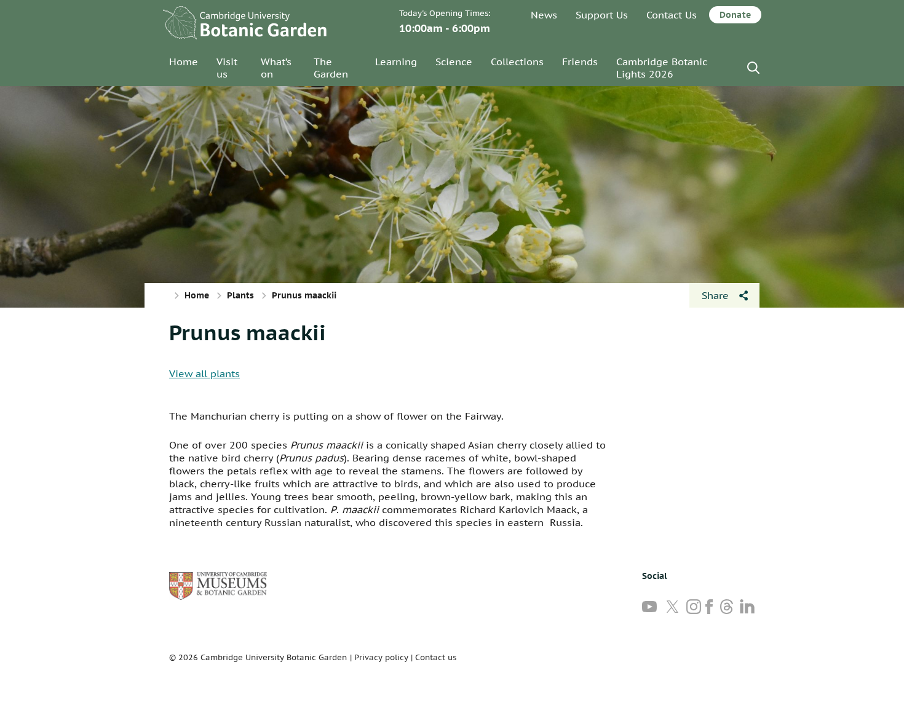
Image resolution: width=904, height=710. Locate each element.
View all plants (204, 373)
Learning (396, 61)
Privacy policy (381, 657)
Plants (240, 295)
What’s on (276, 67)
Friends (580, 61)
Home (183, 61)
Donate (735, 14)
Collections (517, 61)
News (544, 15)
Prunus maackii (247, 332)
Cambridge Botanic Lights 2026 (661, 67)
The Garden (331, 67)
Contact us (435, 657)
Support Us (602, 15)
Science (453, 61)
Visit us (226, 67)
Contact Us (671, 15)
